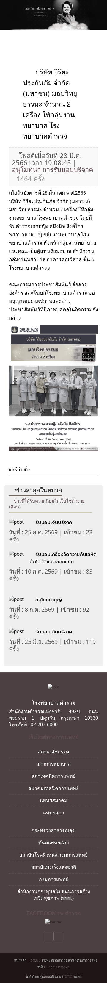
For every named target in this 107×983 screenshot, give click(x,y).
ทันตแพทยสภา (53, 842)
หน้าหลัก (19, 960)
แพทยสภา (53, 812)
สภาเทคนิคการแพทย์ (53, 776)
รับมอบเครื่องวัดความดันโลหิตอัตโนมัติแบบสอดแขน (63, 557)
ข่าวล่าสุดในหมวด (38, 490)
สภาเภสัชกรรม (53, 751)
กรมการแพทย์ (53, 879)
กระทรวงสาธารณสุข (53, 830)
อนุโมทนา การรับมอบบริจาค (52, 169)
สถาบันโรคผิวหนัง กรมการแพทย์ (53, 854)
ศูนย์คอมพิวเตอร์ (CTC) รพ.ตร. (61, 977)
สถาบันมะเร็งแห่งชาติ (53, 867)
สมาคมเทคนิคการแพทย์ (53, 788)
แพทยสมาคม (53, 800)
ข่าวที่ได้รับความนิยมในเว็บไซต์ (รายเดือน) (47, 504)
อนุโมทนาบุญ (48, 599)
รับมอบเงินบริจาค (53, 522)
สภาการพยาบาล (53, 763)
